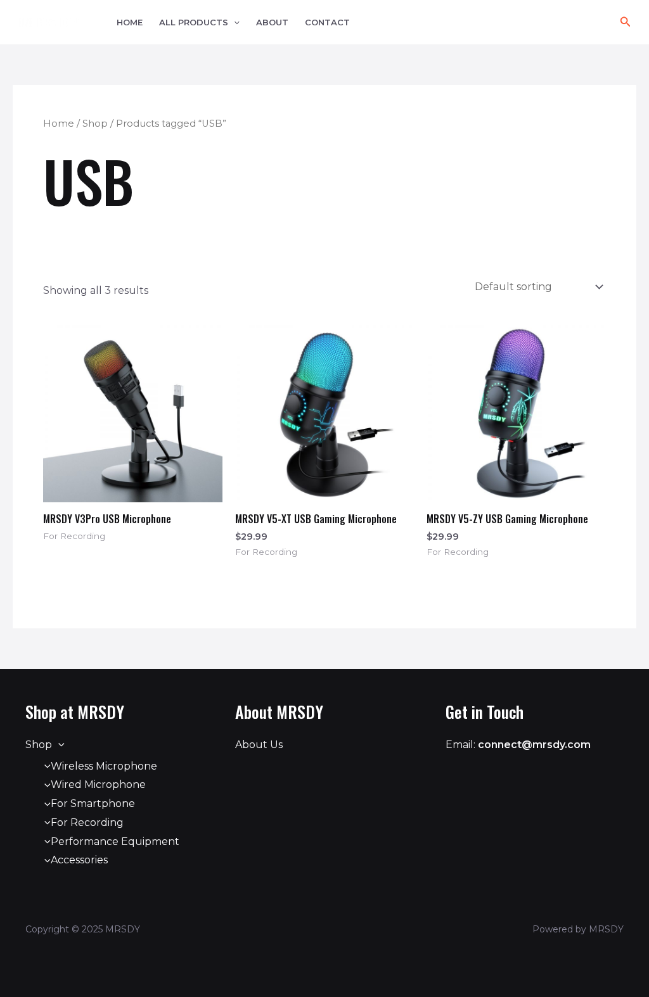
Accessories (79, 860)
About (272, 22)
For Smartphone (93, 803)
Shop (95, 123)
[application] (234, 22)
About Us (259, 745)
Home (130, 22)
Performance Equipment (115, 841)
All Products (193, 22)
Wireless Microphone (104, 766)
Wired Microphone (98, 784)
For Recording (87, 822)
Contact (327, 22)
